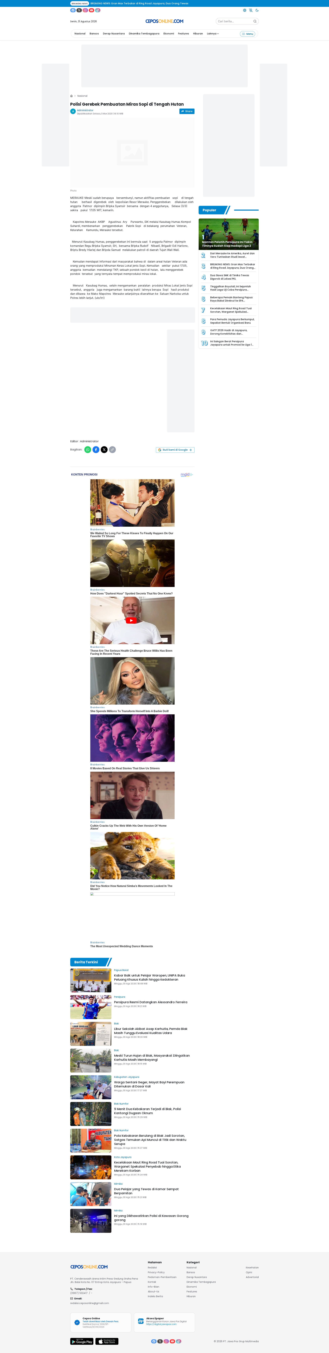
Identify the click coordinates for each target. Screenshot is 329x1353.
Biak (116, 1023)
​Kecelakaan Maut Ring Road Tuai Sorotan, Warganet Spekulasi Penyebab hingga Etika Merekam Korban (147, 1166)
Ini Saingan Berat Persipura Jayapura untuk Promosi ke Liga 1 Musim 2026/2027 (231, 345)
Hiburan (198, 33)
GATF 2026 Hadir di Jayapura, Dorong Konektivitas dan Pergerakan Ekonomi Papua (228, 334)
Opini (249, 1272)
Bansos (94, 33)
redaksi (152, 1267)
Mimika (118, 1184)
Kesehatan (252, 1267)
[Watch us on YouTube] (91, 10)
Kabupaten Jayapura (126, 1077)
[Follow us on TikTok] (97, 10)
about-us (153, 1291)
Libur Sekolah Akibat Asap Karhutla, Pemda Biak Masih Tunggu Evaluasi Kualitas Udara (150, 1031)
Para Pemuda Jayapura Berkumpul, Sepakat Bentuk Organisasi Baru (232, 321)
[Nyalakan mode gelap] (257, 10)
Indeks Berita (155, 1296)
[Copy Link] (112, 449)
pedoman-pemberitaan (162, 1277)
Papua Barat (121, 970)
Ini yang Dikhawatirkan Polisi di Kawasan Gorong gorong (151, 1218)
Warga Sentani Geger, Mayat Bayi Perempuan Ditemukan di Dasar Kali (149, 1084)
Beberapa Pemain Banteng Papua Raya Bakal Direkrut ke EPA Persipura (231, 301)
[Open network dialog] (245, 10)
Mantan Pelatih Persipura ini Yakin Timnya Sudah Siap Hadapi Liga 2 (227, 244)
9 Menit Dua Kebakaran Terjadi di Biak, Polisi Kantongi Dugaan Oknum (147, 1111)
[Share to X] (104, 449)
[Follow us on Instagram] (85, 10)
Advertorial (252, 1277)
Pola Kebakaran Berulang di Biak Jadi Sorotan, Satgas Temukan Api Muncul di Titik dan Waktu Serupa (150, 1139)
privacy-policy (156, 1272)
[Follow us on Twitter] (79, 10)
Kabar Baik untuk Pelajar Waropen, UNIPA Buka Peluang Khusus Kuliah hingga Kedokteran (149, 977)
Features (183, 33)
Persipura (119, 997)
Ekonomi (168, 33)
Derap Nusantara (114, 33)
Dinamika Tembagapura (144, 33)
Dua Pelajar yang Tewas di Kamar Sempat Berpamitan (146, 1191)
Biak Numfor (121, 1103)
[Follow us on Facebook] (73, 10)
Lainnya (211, 33)
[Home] (71, 96)
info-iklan (153, 1286)
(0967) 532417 (79, 1293)
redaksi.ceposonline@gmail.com (89, 1303)
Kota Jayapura (122, 1157)
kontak (152, 1282)
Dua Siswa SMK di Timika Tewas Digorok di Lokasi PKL (229, 277)
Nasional (80, 33)
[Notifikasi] (251, 10)
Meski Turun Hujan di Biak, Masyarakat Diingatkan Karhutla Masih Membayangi (152, 1057)
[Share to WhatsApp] (87, 449)
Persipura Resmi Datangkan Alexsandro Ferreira (150, 1002)
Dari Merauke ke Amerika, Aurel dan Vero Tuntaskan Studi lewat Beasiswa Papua (232, 257)
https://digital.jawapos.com (161, 1324)
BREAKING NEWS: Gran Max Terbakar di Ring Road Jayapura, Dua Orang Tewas (232, 268)
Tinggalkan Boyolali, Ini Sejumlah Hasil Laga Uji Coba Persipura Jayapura (230, 290)
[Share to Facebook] (96, 449)
